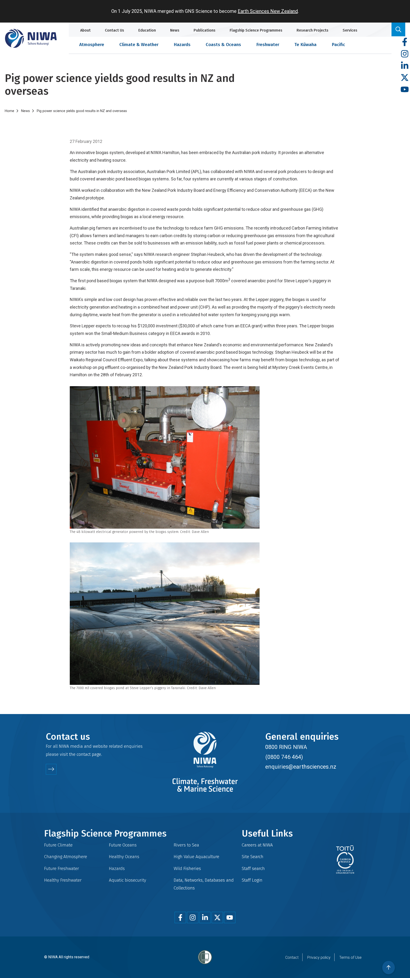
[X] (404, 77)
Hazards (182, 44)
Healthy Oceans (124, 856)
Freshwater (267, 44)
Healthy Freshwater (63, 880)
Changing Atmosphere (65, 856)
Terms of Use (350, 957)
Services (350, 30)
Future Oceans (123, 845)
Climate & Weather (138, 44)
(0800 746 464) (284, 757)
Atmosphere (91, 44)
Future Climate (58, 845)
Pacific (338, 44)
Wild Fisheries (187, 868)
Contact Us (114, 30)
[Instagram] (404, 54)
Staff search (253, 868)
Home (9, 111)
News (174, 30)
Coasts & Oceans (223, 44)
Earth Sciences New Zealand (268, 11)
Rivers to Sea (186, 845)
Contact (291, 957)
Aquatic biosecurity (127, 880)
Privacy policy (319, 957)
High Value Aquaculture (196, 856)
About (85, 30)
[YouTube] (404, 89)
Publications (204, 30)
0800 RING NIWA (286, 747)
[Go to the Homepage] (31, 38)
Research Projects (312, 30)
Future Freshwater (61, 868)
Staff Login (252, 880)
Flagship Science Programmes (256, 30)
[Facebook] (404, 42)
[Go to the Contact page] (51, 769)
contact (84, 754)
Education (147, 30)
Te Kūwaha (305, 44)
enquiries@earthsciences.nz (300, 766)
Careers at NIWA (257, 845)
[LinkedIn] (404, 66)
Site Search (252, 856)
